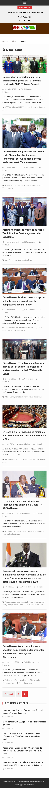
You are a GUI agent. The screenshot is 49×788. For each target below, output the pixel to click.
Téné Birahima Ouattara (23, 260)
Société (5, 312)
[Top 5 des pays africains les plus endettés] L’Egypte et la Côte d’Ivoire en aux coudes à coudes (21, 736)
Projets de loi (9, 680)
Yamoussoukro (8, 188)
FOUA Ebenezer (27, 89)
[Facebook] (20, 20)
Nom (44, 459)
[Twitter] (24, 20)
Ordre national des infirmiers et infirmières (20, 328)
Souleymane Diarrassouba (30, 680)
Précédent (9, 694)
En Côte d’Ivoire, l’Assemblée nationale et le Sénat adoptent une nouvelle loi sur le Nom (24, 436)
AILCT (7, 397)
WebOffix (30, 785)
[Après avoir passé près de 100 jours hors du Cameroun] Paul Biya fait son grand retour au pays (22, 751)
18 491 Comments (36, 605)
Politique (5, 92)
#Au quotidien (10, 459)
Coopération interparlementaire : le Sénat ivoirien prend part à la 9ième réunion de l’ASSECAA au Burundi (21, 81)
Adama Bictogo (10, 185)
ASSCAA (8, 107)
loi (41, 459)
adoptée (19, 459)
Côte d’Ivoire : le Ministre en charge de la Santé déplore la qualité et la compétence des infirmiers (23, 301)
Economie (6, 665)
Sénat (4, 110)
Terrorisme (38, 397)
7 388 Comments (25, 683)
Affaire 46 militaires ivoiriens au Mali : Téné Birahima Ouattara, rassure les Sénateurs (23, 233)
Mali (6, 260)
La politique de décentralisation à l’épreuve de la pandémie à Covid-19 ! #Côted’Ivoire (22, 505)
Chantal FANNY (17, 107)
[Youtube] (29, 20)
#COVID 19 (9, 531)
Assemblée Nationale (31, 459)
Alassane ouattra (11, 602)
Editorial (39, 444)
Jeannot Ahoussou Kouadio (34, 107)
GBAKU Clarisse (24, 444)
